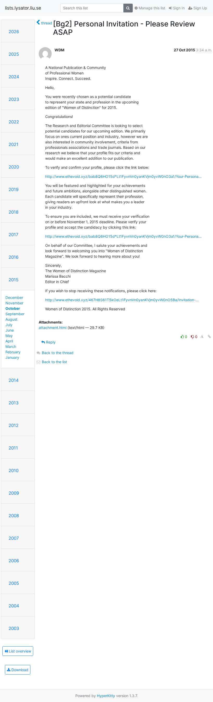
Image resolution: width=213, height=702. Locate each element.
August (11, 319)
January (12, 357)
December (14, 297)
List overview (19, 651)
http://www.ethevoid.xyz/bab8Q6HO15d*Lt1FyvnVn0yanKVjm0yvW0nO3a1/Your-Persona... (123, 176)
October (12, 308)
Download (19, 670)
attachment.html (52, 327)
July (8, 324)
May (9, 335)
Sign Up (199, 8)
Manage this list (151, 8)
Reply (50, 342)
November (14, 303)
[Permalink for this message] (209, 336)
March (10, 346)
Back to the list (54, 362)
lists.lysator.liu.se (23, 8)
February (13, 352)
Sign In (178, 8)
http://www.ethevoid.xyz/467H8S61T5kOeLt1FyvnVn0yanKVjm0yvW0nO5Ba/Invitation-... (122, 300)
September (14, 314)
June (9, 330)
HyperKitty (106, 695)
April (9, 341)
